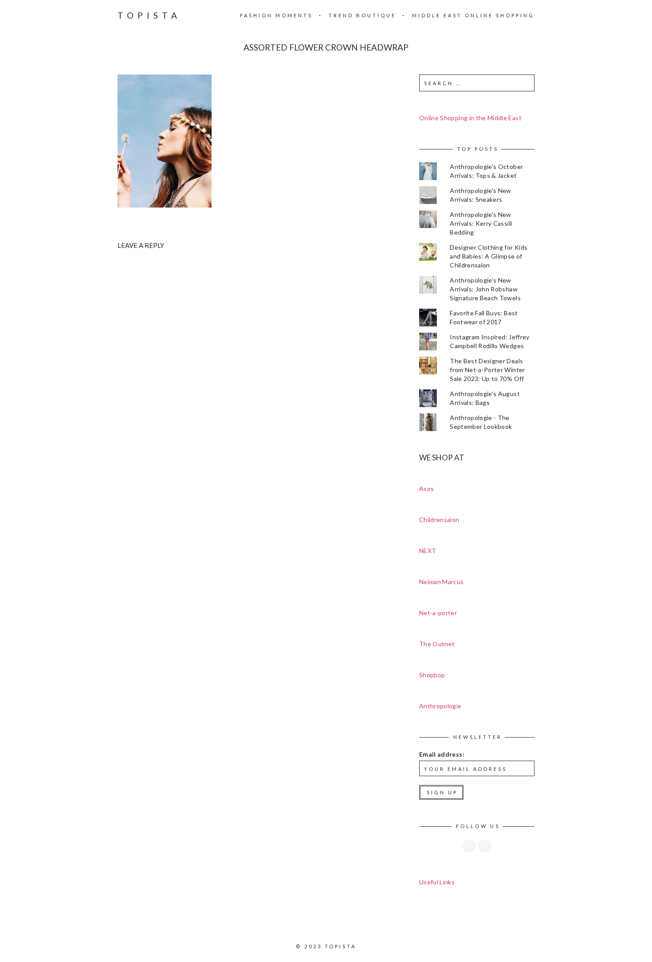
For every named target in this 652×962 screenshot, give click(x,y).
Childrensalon (439, 519)
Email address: (441, 754)
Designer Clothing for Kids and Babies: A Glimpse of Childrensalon (488, 256)
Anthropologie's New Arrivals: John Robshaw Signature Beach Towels (485, 289)
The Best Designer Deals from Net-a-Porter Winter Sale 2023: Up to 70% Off (487, 369)
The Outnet (437, 644)
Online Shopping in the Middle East (470, 118)
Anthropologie (440, 706)
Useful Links (437, 882)
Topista (149, 15)
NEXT (427, 550)
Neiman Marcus (441, 581)
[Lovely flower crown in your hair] (165, 140)
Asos (426, 488)
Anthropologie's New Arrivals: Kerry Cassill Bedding (481, 223)
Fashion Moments (276, 15)
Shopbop (432, 675)
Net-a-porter (438, 612)
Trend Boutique (362, 15)
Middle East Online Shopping (473, 15)
